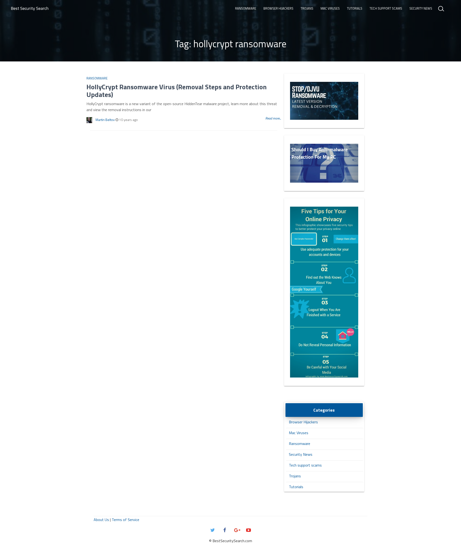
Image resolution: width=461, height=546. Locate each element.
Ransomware (245, 8)
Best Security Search (30, 8)
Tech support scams (386, 8)
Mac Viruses (330, 8)
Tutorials (354, 8)
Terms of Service (125, 519)
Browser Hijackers (278, 8)
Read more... (273, 118)
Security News (420, 8)
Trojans (307, 8)
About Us (101, 519)
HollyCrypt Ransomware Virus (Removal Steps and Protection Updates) (176, 91)
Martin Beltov (105, 119)
